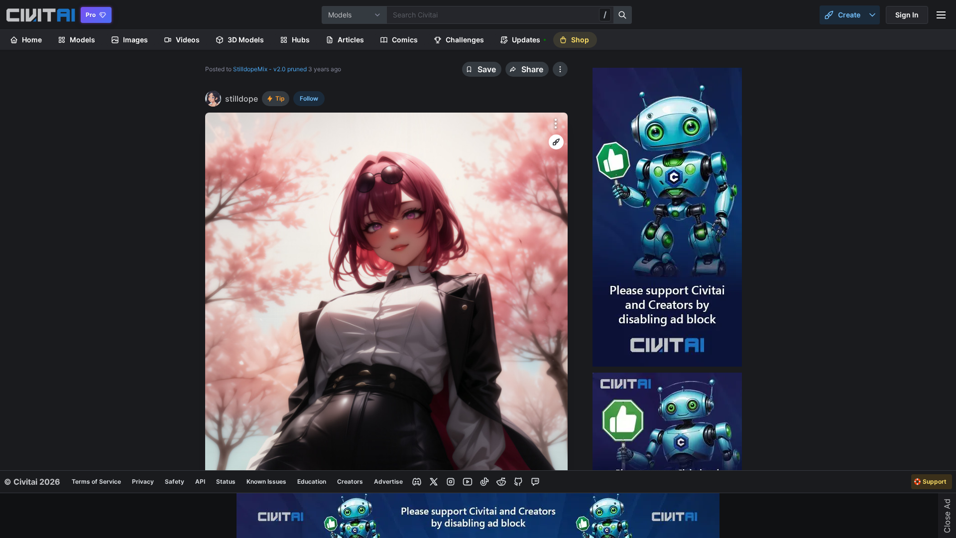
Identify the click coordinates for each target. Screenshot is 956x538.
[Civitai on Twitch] (535, 481)
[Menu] (941, 15)
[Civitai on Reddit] (501, 481)
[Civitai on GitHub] (518, 481)
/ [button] (604, 14)
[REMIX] (556, 141)
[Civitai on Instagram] (450, 481)
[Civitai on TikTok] (484, 481)
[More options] (556, 124)
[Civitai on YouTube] (467, 481)
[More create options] (872, 14)
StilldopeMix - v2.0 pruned (270, 69)
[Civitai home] (40, 14)
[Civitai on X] (433, 481)
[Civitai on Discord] (416, 481)
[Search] (623, 15)
